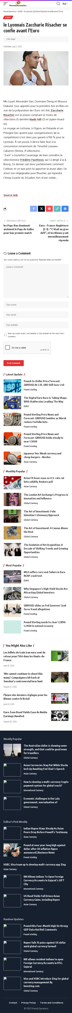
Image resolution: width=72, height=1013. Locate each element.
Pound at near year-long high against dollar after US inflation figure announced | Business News (45, 849)
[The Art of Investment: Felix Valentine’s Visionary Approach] (12, 516)
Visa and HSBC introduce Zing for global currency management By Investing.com (46, 982)
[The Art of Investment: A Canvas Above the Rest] (12, 532)
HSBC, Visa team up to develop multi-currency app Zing (34, 864)
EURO (8, 17)
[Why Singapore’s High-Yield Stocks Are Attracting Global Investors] (12, 593)
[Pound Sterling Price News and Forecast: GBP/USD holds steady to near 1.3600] (12, 438)
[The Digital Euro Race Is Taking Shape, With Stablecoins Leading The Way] (12, 402)
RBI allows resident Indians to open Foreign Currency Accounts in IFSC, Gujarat (43, 963)
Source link (10, 195)
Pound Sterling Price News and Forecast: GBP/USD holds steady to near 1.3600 (43, 438)
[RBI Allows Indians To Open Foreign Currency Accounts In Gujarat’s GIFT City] (12, 881)
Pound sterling (30, 389)
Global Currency (31, 503)
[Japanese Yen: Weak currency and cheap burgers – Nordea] (12, 458)
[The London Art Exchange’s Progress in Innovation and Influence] (12, 499)
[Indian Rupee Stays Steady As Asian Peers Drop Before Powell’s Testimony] (12, 833)
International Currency (33, 790)
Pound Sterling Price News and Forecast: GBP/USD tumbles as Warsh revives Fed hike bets (45, 418)
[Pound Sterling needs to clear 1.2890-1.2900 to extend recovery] (12, 627)
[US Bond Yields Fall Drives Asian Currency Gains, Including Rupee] (12, 900)
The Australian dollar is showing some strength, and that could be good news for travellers (45, 749)
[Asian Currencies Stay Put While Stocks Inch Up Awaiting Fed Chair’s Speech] (12, 769)
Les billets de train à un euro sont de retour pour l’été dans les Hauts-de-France (24, 656)
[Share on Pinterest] (49, 209)
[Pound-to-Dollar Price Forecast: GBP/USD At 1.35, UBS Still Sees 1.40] (12, 385)
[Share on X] (41, 209)
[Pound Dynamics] (17, 4)
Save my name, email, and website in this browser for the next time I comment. (36, 335)
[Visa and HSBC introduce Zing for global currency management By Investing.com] (12, 983)
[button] (6, 4)
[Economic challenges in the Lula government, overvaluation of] (12, 803)
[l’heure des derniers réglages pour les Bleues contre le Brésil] (60, 698)
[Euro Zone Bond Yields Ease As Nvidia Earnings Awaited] (60, 715)
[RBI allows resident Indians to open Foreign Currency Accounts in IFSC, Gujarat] (12, 964)
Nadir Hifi (35, 119)
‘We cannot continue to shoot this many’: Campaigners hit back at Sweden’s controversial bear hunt (23, 677)
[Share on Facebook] (33, 209)
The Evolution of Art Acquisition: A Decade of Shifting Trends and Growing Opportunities (46, 548)
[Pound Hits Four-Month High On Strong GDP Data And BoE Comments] (12, 930)
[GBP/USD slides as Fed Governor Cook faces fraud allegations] (12, 610)
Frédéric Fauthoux (32, 159)
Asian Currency (30, 462)
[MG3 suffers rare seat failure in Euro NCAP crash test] (12, 576)
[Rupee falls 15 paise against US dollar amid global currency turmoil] (12, 947)
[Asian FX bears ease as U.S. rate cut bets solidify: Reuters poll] (12, 482)
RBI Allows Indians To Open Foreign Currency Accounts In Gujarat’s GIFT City (44, 880)
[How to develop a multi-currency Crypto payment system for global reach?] (12, 786)
